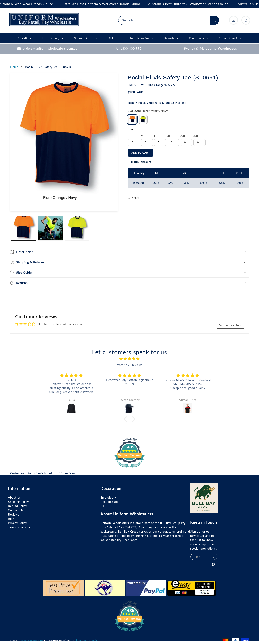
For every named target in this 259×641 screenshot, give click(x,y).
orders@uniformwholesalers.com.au (50, 48)
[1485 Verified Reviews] (129, 468)
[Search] (214, 20)
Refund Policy (17, 506)
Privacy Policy (17, 523)
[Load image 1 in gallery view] (23, 228)
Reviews (13, 514)
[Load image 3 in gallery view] (77, 228)
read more (130, 540)
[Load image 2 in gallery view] (50, 228)
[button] (129, 252)
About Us (14, 497)
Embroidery (108, 497)
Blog (11, 518)
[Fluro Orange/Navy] (132, 119)
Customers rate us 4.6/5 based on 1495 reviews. (43, 473)
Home (14, 67)
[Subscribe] (212, 556)
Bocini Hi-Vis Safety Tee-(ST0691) (48, 67)
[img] (129, 359)
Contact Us (15, 510)
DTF (103, 506)
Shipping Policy (18, 501)
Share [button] (135, 197)
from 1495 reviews (129, 365)
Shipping (152, 102)
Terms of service (19, 527)
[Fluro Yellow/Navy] (143, 119)
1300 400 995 (130, 48)
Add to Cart (140, 152)
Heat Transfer (109, 501)
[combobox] (168, 20)
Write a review (230, 325)
